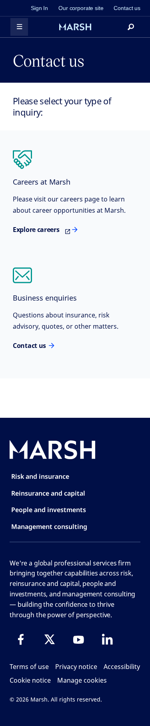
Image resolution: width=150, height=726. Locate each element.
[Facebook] (20, 639)
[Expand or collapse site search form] (131, 27)
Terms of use (29, 666)
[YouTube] (78, 639)
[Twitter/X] (49, 639)
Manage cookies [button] (82, 680)
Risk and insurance (40, 476)
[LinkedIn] (107, 639)
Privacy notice (76, 666)
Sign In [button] (39, 8)
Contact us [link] (127, 8)
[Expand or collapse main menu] (19, 27)
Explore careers (36, 229)
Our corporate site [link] (80, 8)
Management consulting (49, 526)
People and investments (48, 509)
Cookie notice (30, 680)
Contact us (29, 345)
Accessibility (122, 666)
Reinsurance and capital (48, 493)
